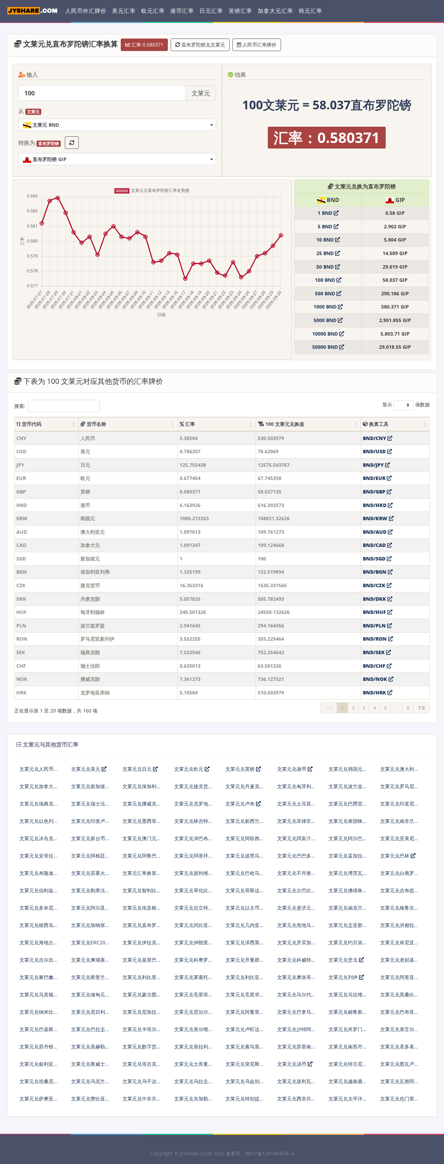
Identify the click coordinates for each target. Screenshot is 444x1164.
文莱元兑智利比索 (141, 890)
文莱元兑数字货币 (141, 1046)
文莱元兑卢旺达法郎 (244, 1032)
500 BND (325, 293)
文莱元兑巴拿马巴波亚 (296, 1015)
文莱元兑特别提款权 (244, 1101)
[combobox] (117, 125)
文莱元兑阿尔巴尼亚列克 (347, 841)
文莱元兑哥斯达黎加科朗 (244, 893)
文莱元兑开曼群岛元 (244, 962)
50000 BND (325, 347)
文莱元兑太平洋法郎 (347, 1101)
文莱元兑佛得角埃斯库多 (347, 893)
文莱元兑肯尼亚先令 (399, 945)
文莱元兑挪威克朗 (141, 803)
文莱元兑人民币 (36, 769)
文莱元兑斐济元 (294, 907)
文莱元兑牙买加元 (296, 942)
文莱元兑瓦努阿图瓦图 (399, 1084)
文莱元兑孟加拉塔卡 (347, 858)
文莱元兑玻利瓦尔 (296, 1081)
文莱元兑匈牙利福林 (296, 789)
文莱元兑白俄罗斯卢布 (399, 876)
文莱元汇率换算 (139, 873)
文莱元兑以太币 (242, 907)
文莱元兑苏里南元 (296, 1046)
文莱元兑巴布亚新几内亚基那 (399, 1015)
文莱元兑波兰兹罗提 (347, 789)
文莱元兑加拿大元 (38, 786)
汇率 (189, 424)
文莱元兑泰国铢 (345, 821)
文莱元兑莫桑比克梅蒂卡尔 (399, 997)
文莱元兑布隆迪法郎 (38, 876)
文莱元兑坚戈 (343, 959)
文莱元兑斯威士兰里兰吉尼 (90, 1067)
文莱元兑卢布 (240, 803)
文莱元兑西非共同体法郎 (296, 1101)
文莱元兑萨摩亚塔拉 (38, 1101)
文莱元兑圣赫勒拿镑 (90, 1049)
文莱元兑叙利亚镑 (38, 1064)
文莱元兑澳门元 (139, 838)
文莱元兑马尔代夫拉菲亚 (296, 997)
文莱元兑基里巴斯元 (141, 962)
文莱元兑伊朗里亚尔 (193, 945)
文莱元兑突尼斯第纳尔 (244, 1067)
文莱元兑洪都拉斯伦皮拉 (399, 928)
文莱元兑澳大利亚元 (399, 772)
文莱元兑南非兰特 (399, 821)
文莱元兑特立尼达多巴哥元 (347, 1067)
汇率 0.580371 (146, 44)
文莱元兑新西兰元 (244, 821)
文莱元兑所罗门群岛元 (347, 1032)
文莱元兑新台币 (88, 838)
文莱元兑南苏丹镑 (347, 1046)
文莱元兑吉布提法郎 (399, 893)
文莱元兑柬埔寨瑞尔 (90, 962)
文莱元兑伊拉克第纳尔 (141, 945)
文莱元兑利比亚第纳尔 (244, 980)
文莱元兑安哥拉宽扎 (38, 858)
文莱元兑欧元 (189, 769)
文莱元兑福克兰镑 (347, 907)
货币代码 (30, 424)
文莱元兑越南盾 (345, 1081)
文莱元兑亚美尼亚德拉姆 (399, 841)
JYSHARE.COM (196, 1153)
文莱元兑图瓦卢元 (399, 1064)
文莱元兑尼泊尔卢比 (193, 1015)
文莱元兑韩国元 (345, 769)
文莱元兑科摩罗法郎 (193, 962)
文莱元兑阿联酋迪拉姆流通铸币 (244, 841)
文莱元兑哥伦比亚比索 (193, 893)
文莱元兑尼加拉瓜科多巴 (141, 1015)
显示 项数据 (406, 404)
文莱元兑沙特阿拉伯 (296, 1032)
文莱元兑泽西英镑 (244, 942)
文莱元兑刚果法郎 (90, 890)
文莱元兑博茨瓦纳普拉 (347, 876)
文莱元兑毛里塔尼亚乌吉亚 (193, 997)
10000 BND (325, 333)
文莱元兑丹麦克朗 (244, 786)
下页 (421, 707)
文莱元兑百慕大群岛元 (90, 876)
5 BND (326, 226)
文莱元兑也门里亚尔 (399, 1101)
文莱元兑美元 (86, 769)
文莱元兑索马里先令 (244, 1049)
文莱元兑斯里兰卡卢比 (90, 980)
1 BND (326, 213)
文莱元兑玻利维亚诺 (193, 876)
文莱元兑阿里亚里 (399, 977)
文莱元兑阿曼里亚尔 (244, 1015)
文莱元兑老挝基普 (399, 959)
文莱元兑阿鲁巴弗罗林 (141, 858)
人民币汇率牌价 (258, 44)
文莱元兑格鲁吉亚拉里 (399, 910)
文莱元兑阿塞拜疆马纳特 (193, 858)
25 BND (325, 253)
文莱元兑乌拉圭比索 (193, 1084)
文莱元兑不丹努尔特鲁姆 (296, 876)
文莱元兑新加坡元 (90, 786)
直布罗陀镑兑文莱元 (202, 44)
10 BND (325, 239)
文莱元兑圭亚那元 (347, 925)
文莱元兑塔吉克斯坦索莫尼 (141, 1067)
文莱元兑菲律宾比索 (296, 824)
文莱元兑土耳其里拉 (296, 806)
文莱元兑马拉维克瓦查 (347, 997)
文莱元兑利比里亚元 (141, 980)
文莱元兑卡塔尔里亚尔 (141, 1032)
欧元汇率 (153, 11)
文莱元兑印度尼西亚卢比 (399, 806)
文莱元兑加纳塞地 (90, 925)
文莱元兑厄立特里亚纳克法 (193, 910)
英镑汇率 (240, 11)
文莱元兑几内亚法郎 (244, 928)
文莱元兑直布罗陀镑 (141, 928)
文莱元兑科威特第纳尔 (296, 962)
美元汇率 (124, 11)
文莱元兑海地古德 (38, 942)
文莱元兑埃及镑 (139, 907)
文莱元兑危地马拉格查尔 (296, 928)
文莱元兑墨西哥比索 (141, 824)
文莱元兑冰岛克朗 (38, 838)
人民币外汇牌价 (85, 11)
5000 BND (326, 320)
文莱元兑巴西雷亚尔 (347, 806)
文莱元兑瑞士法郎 (90, 803)
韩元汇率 (310, 11)
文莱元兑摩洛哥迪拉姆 (296, 980)
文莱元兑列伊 (343, 977)
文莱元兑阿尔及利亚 (90, 910)
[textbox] (117, 124)
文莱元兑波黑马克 (244, 855)
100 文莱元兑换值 (284, 424)
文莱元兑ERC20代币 (90, 945)
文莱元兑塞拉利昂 (193, 1046)
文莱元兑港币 (292, 769)
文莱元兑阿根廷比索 (90, 858)
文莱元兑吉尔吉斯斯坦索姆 (38, 962)
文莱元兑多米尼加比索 (38, 910)
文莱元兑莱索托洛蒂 (193, 980)
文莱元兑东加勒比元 (193, 1101)
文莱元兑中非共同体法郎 (141, 1101)
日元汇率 (211, 11)
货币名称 (95, 424)
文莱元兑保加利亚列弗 (141, 789)
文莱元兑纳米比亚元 (38, 1015)
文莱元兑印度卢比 (90, 821)
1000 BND (326, 306)
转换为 (38, 143)
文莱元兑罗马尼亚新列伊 (399, 789)
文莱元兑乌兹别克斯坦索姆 (244, 1084)
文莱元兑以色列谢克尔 (38, 824)
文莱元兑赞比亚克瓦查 (90, 1101)
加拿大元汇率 (275, 11)
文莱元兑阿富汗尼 (296, 838)
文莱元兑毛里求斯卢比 (244, 997)
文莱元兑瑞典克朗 (38, 803)
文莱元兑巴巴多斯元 (296, 858)
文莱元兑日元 (137, 769)
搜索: (19, 406)
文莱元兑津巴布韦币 (193, 841)
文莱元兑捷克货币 (193, 786)
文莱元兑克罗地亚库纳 (193, 806)
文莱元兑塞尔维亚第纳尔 (193, 1032)
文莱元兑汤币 (292, 1064)
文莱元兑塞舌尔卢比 (399, 1032)
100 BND (325, 280)
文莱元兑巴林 (395, 855)
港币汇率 (182, 11)
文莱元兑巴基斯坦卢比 (38, 1032)
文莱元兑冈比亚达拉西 (193, 928)
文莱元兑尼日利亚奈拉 (90, 1015)
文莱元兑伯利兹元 (38, 890)
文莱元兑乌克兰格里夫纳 (90, 1084)
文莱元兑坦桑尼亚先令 (38, 1084)
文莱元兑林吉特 (191, 821)
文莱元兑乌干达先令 (141, 1084)
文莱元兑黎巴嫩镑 (38, 977)
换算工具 (378, 424)
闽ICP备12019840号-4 (269, 1153)
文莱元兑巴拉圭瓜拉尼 (90, 1032)
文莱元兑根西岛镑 (38, 925)
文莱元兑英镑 (240, 769)
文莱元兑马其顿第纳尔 (38, 997)
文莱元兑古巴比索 (296, 890)
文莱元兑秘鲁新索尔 (347, 1015)
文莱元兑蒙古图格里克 (141, 997)
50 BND (325, 266)
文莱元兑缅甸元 (88, 994)
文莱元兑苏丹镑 (36, 1046)
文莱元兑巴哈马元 (244, 873)
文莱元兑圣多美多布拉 (399, 1049)
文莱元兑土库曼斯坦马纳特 (193, 1067)
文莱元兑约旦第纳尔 (347, 945)
